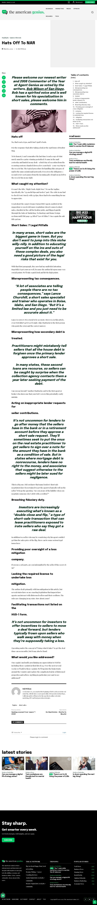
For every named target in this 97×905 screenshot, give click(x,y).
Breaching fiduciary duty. (83, 105)
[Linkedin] (4, 86)
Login (64, 732)
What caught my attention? (83, 83)
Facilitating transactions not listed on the (83, 120)
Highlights (5, 37)
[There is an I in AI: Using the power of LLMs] (60, 763)
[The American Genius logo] (23, 12)
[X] (4, 82)
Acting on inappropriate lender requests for (81, 99)
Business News (73, 158)
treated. (77, 96)
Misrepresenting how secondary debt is (80, 93)
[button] (92, 12)
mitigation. (79, 117)
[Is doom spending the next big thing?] (84, 763)
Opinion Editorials (15, 37)
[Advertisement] (82, 195)
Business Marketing (75, 142)
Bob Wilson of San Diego (45, 89)
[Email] (4, 95)
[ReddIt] (4, 91)
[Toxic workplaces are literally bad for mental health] (37, 763)
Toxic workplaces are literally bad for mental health (35, 776)
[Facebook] (4, 77)
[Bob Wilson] (16, 693)
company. (78, 111)
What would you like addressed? (80, 127)
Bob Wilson (22, 49)
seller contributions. (81, 102)
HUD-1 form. (79, 123)
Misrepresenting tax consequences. (80, 89)
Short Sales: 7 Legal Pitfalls (83, 86)
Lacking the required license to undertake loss (83, 114)
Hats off (77, 81)
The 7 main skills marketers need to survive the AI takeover (59, 870)
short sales (22, 705)
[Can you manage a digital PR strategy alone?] (13, 763)
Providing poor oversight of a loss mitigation (83, 108)
